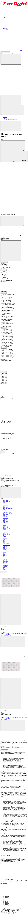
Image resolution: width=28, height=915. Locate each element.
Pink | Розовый (5, 295)
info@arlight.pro (4, 883)
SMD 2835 (4, 375)
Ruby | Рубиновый (6, 320)
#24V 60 (5, 519)
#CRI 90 (5, 546)
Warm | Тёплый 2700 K (7, 342)
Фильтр (22, 225)
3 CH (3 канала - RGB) (7, 353)
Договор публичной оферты (7, 879)
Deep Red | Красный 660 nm (8, 294)
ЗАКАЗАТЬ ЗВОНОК (5, 52)
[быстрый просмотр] (11, 620)
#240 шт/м (5, 514)
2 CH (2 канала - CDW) (7, 352)
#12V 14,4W (6, 503)
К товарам (23, 150)
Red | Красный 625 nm (7, 297)
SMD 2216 (4, 382)
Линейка (4, 272)
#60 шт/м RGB (6, 545)
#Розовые (5, 566)
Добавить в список (4, 239)
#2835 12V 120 (6, 528)
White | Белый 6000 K (7, 333)
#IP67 (4, 553)
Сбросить (3, 397)
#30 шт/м (5, 532)
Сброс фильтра (4, 261)
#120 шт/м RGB (6, 501)
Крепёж (4, 275)
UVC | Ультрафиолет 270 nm (8, 325)
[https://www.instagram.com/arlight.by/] (13, 894)
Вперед (2, 215)
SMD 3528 (4, 373)
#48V (4, 540)
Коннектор (5, 278)
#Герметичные (6, 558)
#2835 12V (5, 527)
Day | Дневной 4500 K (7, 336)
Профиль (4, 277)
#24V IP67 (5, 521)
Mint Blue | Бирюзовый (7, 319)
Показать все (3, 281)
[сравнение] (11, 599)
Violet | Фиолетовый (7, 326)
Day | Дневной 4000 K (7, 338)
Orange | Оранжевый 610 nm (8, 303)
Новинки (4, 266)
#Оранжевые (6, 563)
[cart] (10, 74)
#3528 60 (5, 538)
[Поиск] (11, 59)
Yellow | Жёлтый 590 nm (7, 301)
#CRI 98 (5, 548)
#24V (4, 515)
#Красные (5, 561)
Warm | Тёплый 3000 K (7, 341)
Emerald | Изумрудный (7, 307)
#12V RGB (5, 507)
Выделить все (5, 237)
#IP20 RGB (5, 550)
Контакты (5, 28)
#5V (4, 541)
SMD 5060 (4, 376)
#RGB (4, 554)
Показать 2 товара (4, 486)
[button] (14, 745)
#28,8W (4, 525)
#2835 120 (5, 526)
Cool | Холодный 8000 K (8, 332)
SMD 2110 (4, 380)
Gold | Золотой (5, 314)
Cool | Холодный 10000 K (8, 330)
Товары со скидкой (6, 267)
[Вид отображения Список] (11, 256)
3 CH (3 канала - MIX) (7, 355)
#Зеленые (5, 560)
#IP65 (4, 552)
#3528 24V (5, 536)
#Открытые (5, 565)
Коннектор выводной (7, 280)
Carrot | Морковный (6, 313)
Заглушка (4, 274)
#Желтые (5, 559)
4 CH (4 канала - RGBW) (8, 356)
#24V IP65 (5, 520)
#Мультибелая (6, 562)
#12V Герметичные (7, 508)
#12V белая (5, 511)
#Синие (5, 567)
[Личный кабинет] (11, 100)
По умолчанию (23, 235)
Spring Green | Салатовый (8, 323)
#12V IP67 (5, 506)
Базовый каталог (19, 161)
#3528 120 (5, 533)
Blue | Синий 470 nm (7, 300)
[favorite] (10, 84)
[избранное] (11, 609)
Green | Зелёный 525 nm (7, 298)
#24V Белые (5, 523)
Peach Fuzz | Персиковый (8, 309)
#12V (4, 502)
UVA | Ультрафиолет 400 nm (8, 304)
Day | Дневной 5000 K (7, 335)
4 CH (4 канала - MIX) (7, 358)
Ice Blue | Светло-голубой (8, 316)
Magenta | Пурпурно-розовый (9, 317)
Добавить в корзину (5, 238)
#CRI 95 (5, 547)
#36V (4, 539)
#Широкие (5, 569)
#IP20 (4, 549)
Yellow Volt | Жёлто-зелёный (8, 311)
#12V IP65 (5, 505)
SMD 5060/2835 (6, 377)
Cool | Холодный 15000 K (8, 329)
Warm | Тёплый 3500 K (7, 339)
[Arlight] (14, 6)
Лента (3, 271)
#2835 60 (5, 530)
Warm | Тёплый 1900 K (7, 345)
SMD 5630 (4, 379)
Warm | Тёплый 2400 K (7, 343)
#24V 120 (5, 516)
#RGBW (5, 555)
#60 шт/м (5, 542)
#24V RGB (5, 522)
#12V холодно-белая (7, 513)
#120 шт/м (5, 500)
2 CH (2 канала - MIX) (7, 350)
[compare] (10, 94)
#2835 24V (5, 529)
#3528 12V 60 (6, 535)
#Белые (4, 556)
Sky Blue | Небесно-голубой (8, 310)
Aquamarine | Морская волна (8, 306)
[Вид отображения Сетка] (11, 245)
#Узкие (4, 568)
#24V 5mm (5, 518)
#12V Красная (6, 509)
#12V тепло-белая (7, 512)
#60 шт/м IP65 (6, 543)
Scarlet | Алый (5, 322)
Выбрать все (3, 269)
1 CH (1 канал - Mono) (7, 349)
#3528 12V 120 (6, 534)
